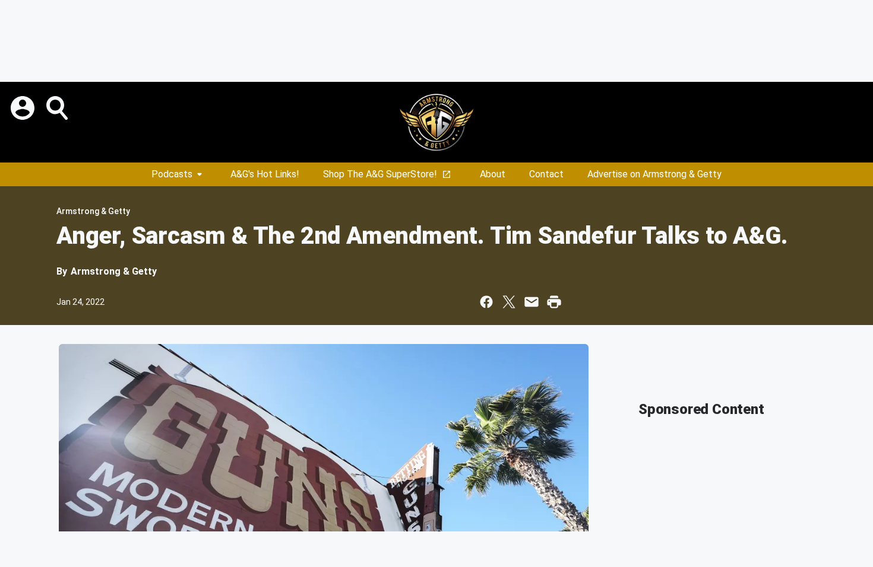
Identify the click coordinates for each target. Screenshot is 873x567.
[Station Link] (436, 122)
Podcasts (171, 174)
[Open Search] (58, 108)
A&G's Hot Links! (264, 174)
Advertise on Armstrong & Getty (654, 174)
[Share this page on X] (509, 302)
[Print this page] (554, 302)
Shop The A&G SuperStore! (380, 174)
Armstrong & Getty (93, 211)
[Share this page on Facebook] (486, 302)
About (492, 174)
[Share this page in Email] (531, 302)
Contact (546, 174)
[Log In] (24, 108)
